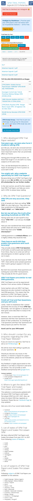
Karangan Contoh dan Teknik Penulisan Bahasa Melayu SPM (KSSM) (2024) (12, 94)
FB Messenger (13, 344)
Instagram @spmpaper (10, 14)
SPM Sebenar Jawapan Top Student (10, 48)
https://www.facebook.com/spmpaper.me (15, 411)
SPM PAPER (3, 3)
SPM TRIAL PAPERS (16, 2)
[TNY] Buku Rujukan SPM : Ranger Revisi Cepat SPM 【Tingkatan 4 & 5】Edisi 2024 (13, 107)
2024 (22, 37)
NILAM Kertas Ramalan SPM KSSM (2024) (13, 113)
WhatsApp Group (24, 48)
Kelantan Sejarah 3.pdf (9, 75)
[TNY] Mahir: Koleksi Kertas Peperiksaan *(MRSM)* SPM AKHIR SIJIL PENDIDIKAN (13, 87)
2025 (26, 37)
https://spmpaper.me (13, 416)
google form (25, 370)
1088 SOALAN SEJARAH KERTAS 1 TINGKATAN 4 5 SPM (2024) (13, 100)
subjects (11, 473)
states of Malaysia (18, 439)
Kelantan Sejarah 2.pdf (9, 71)
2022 (13, 37)
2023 (17, 37)
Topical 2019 (13, 45)
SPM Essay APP (5, 40)
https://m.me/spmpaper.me (20, 375)
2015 (15, 52)
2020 (3, 37)
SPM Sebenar (22, 45)
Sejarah (10, 52)
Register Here (8, 29)
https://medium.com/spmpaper (18, 423)
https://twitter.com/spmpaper (17, 415)
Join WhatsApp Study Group (11, 130)
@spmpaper (14, 413)
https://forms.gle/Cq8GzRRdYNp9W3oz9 (15, 380)
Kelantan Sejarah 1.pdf (9, 68)
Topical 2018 (5, 45)
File (3, 65)
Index (4, 52)
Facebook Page (24, 400)
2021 (8, 37)
